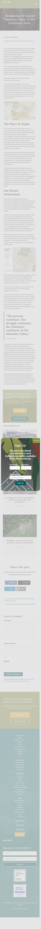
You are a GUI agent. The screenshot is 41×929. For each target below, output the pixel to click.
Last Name (25, 464)
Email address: (15, 474)
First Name (13, 464)
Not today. (36, 440)
